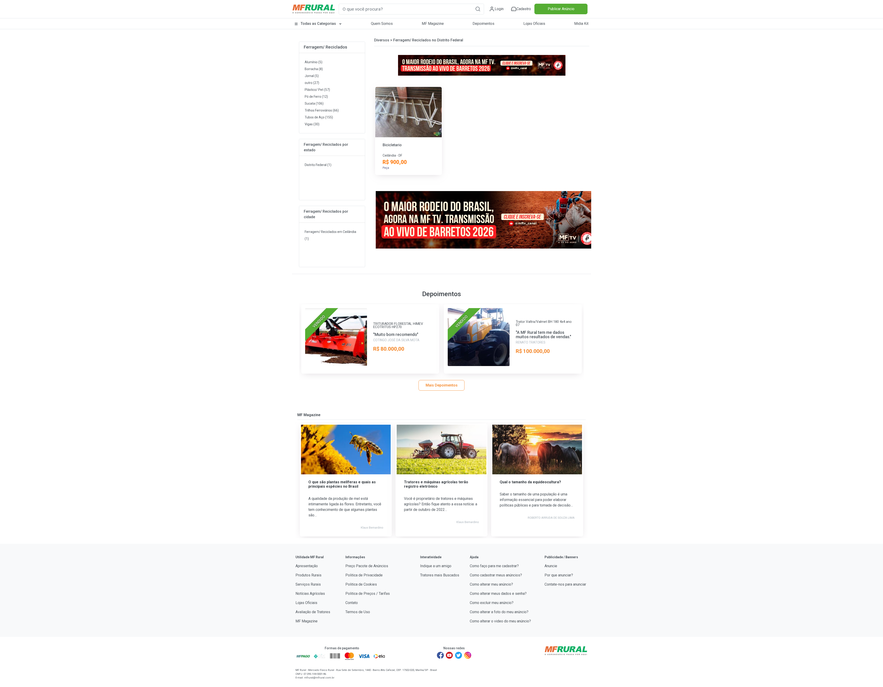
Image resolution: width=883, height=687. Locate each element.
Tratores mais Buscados (439, 575)
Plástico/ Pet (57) (317, 90)
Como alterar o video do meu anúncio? (500, 621)
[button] (478, 9)
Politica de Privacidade (364, 575)
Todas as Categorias (318, 23)
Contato (351, 603)
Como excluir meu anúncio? (491, 603)
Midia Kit (581, 23)
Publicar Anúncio (561, 9)
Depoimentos (483, 23)
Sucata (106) (314, 103)
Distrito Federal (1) (318, 165)
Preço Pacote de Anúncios (366, 566)
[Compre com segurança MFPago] (303, 656)
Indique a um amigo (435, 566)
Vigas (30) (312, 124)
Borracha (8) (314, 69)
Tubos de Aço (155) (319, 117)
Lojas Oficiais (534, 23)
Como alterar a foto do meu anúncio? (499, 612)
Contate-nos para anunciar (565, 584)
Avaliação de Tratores (312, 612)
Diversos (381, 40)
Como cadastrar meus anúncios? (496, 575)
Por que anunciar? (559, 575)
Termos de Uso (357, 612)
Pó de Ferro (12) (316, 96)
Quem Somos (382, 23)
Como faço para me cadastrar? (494, 566)
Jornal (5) (312, 76)
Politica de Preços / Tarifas (367, 593)
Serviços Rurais (308, 584)
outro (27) (312, 83)
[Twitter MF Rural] (458, 655)
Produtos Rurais (308, 575)
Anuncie (551, 566)
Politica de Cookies (361, 584)
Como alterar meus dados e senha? (498, 593)
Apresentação (306, 566)
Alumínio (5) (313, 62)
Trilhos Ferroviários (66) (322, 110)
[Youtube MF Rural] (449, 655)
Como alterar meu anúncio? (491, 584)
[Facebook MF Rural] (440, 655)
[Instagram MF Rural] (467, 655)
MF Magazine (433, 23)
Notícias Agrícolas (310, 593)
